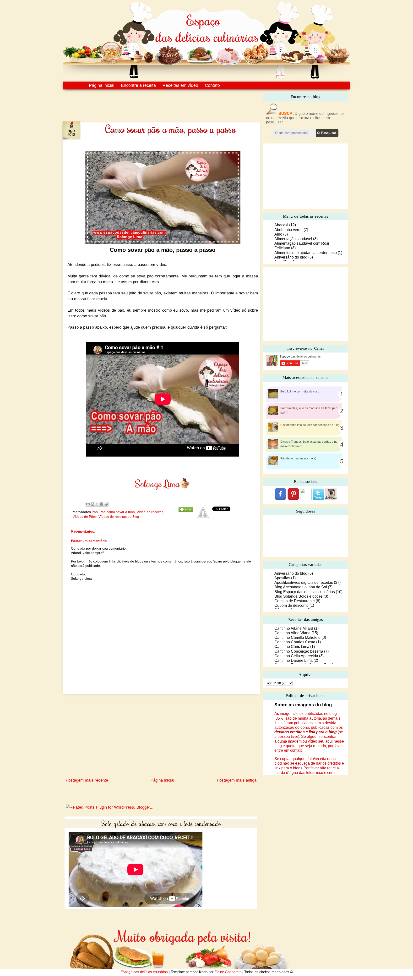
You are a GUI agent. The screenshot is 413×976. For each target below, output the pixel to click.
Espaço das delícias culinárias (144, 972)
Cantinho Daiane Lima (293, 660)
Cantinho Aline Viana (292, 633)
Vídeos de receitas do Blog (118, 516)
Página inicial (101, 85)
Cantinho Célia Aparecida (296, 656)
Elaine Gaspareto (227, 972)
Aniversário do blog (290, 257)
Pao (95, 512)
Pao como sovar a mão (117, 512)
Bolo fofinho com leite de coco (299, 391)
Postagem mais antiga (236, 780)
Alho (278, 234)
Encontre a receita (138, 85)
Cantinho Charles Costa (294, 642)
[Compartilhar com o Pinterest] (106, 504)
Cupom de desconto (291, 605)
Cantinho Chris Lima (291, 647)
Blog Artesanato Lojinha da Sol (300, 587)
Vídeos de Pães (85, 516)
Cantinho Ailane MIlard (293, 628)
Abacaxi (281, 225)
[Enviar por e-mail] (88, 504)
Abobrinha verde (288, 230)
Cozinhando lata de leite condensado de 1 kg (309, 425)
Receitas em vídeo (180, 85)
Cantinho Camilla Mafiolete (297, 637)
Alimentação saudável (293, 239)
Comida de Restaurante (294, 601)
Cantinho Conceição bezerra (298, 651)
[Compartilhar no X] (97, 504)
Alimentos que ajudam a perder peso (305, 253)
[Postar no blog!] (92, 504)
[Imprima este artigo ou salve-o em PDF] (186, 511)
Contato (212, 85)
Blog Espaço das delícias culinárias (304, 592)
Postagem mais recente (87, 780)
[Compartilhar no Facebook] (101, 504)
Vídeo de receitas (150, 512)
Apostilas (282, 578)
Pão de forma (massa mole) (298, 458)
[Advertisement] (151, 102)
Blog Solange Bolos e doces (298, 596)
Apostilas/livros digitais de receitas (303, 582)
